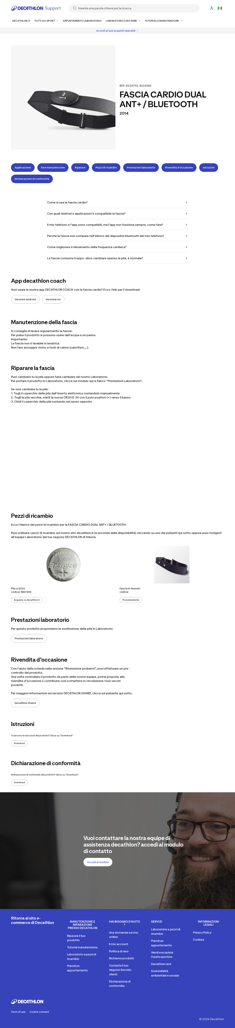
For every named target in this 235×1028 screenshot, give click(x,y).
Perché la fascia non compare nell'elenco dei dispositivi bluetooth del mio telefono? (105, 236)
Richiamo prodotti (121, 958)
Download (19, 743)
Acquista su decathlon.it (27, 600)
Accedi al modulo (98, 862)
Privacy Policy (202, 932)
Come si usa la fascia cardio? (67, 202)
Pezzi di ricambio (106, 167)
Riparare (80, 167)
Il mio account (118, 944)
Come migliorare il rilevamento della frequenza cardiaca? (87, 247)
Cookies (198, 939)
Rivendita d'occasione (179, 167)
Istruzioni (209, 167)
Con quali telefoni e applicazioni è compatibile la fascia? (86, 213)
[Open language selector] (220, 8)
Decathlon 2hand (25, 702)
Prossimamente (130, 600)
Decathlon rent (161, 964)
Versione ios (53, 299)
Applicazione (23, 167)
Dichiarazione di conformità (32, 178)
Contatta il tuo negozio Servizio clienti (120, 970)
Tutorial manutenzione (82, 947)
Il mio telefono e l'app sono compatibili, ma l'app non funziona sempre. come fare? (105, 224)
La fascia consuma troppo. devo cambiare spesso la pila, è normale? (95, 258)
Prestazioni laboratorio (141, 167)
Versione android (25, 299)
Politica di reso (119, 951)
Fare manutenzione (53, 167)
